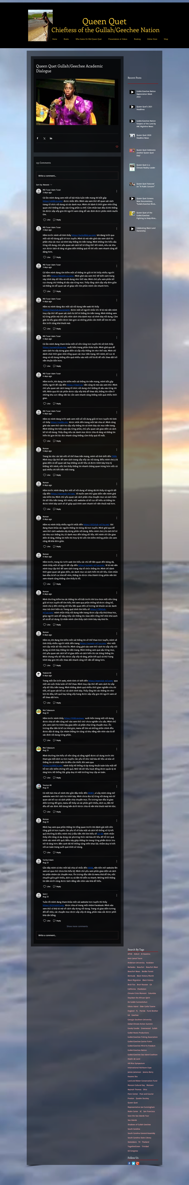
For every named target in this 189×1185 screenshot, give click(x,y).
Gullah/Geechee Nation (137, 1050)
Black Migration (134, 980)
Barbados (131, 967)
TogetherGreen (134, 1146)
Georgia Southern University (140, 1019)
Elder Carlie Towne (147, 1006)
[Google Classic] (137, 1163)
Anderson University (136, 962)
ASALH (136, 954)
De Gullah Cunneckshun (137, 1002)
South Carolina (134, 1129)
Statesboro (132, 1142)
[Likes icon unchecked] (44, 220)
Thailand (145, 1142)
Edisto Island (133, 1006)
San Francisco (149, 1111)
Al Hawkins (145, 954)
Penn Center (133, 1094)
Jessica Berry (148, 1072)
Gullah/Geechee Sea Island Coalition (142, 1054)
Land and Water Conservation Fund (142, 1081)
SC (141, 1111)
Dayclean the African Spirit (139, 997)
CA (151, 984)
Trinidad (145, 1146)
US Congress (133, 1151)
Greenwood (146, 1028)
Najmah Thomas (134, 1089)
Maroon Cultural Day (136, 1085)
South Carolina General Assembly (141, 1133)
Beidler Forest (147, 971)
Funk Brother (152, 1011)
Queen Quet (133, 1102)
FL (137, 1011)
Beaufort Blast (152, 967)
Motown (150, 1085)
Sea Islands (132, 1120)
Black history (148, 980)
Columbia (152, 993)
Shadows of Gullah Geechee (139, 1124)
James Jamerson (134, 1072)
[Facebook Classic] (129, 1163)
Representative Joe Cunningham (141, 1107)
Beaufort (140, 967)
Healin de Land (134, 1059)
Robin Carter (133, 1111)
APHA (130, 954)
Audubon (150, 962)
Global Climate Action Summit (140, 1024)
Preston (131, 1098)
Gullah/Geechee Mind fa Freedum (141, 1045)
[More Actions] (116, 191)
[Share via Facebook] (37, 138)
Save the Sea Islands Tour (138, 1116)
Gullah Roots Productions (138, 1032)
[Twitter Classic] (133, 1163)
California (132, 989)
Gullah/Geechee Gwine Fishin (140, 1041)
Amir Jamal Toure (135, 958)
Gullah (154, 1028)
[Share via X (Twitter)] (44, 138)
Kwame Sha (133, 1076)
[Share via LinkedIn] (51, 138)
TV (139, 1142)
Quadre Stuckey (142, 1098)
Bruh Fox (131, 984)
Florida (142, 1011)
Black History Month (145, 976)
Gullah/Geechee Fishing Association (143, 1037)
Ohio (145, 1089)
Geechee (135, 1015)
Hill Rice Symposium (136, 1063)
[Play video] (77, 102)
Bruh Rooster (142, 984)
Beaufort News (134, 971)
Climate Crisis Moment (137, 993)
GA (129, 1015)
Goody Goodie (133, 1028)
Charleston (141, 989)
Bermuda (131, 976)
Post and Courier (147, 1094)
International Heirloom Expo (140, 1067)
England (131, 1011)
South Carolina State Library (139, 1137)
